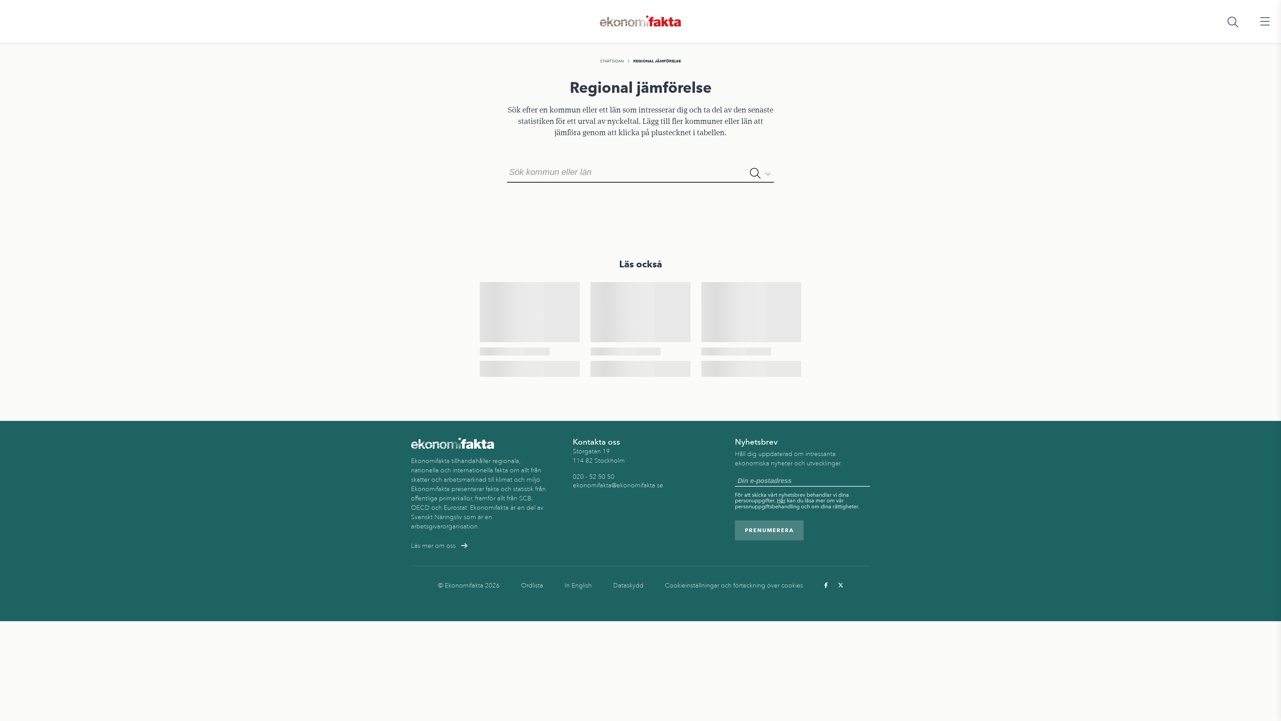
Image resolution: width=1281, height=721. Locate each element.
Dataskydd (628, 585)
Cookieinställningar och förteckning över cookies (734, 585)
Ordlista (532, 585)
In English (578, 585)
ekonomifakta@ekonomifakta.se (618, 485)
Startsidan (612, 61)
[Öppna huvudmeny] (1265, 22)
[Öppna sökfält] (1233, 22)
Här (781, 500)
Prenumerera (769, 530)
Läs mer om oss (433, 546)
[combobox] (640, 171)
